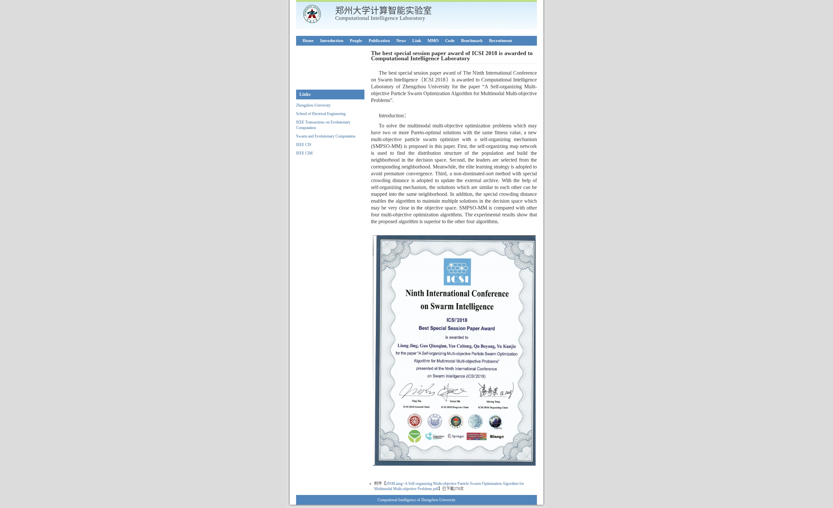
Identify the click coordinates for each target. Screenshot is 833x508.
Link (416, 40)
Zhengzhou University (313, 105)
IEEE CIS (303, 144)
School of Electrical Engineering (321, 113)
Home (308, 40)
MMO (433, 40)
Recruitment (500, 40)
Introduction (331, 40)
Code (450, 40)
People (356, 40)
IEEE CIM (304, 153)
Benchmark (472, 40)
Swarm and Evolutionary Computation (325, 136)
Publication (379, 40)
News (401, 40)
